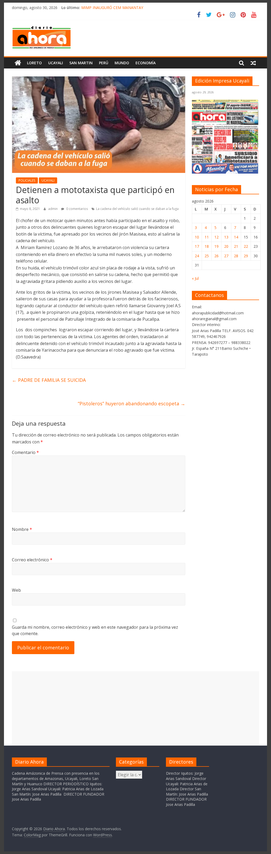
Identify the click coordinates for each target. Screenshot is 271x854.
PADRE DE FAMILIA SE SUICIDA (49, 380)
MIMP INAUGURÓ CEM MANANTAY (112, 7)
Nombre (22, 529)
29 (246, 255)
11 (207, 237)
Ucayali (55, 62)
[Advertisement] (135, 708)
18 (207, 246)
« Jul (195, 278)
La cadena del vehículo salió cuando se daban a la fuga (137, 208)
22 (246, 246)
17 (197, 246)
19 (216, 246)
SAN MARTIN (81, 62)
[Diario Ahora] (18, 62)
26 (216, 255)
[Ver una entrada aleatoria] (253, 62)
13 (226, 237)
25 (207, 255)
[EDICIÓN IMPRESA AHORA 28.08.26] (225, 172)
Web (16, 590)
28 (236, 255)
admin (53, 208)
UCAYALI (48, 180)
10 (197, 237)
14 (236, 237)
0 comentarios (76, 208)
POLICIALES (27, 180)
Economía (146, 62)
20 (226, 246)
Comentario (25, 452)
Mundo (122, 62)
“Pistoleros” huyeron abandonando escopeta (131, 403)
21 (236, 246)
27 (226, 255)
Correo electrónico (32, 560)
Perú (103, 62)
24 (197, 255)
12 (216, 237)
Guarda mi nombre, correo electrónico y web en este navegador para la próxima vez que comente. (95, 630)
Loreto (34, 62)
